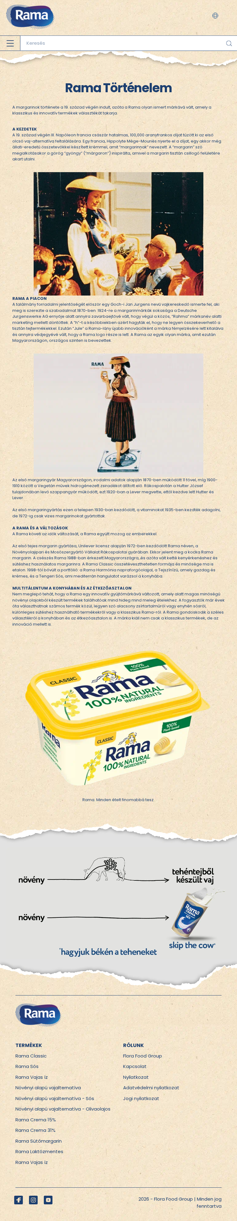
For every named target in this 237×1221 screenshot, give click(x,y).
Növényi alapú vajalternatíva (48, 1087)
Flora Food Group (142, 1056)
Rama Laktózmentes (39, 1151)
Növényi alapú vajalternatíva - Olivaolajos (62, 1109)
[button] (215, 15)
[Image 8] (118, 356)
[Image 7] (118, 175)
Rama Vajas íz (31, 1077)
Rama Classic (31, 1056)
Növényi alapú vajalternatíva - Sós (54, 1098)
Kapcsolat (135, 1066)
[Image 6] (118, 826)
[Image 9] (118, 640)
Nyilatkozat (136, 1077)
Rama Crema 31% (35, 1130)
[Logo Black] (30, 3)
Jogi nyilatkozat (141, 1098)
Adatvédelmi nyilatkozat (151, 1087)
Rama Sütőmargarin (38, 1141)
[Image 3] (118, 850)
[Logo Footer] (38, 1007)
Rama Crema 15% (35, 1119)
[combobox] (128, 43)
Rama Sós (27, 1066)
